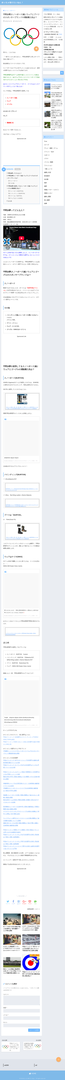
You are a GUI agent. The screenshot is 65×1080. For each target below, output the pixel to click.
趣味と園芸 (47, 196)
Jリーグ (46, 145)
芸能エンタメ (48, 193)
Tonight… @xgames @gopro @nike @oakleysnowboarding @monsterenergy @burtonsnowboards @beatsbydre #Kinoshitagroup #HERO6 (19, 720)
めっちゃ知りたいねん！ (12, 2)
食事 (45, 203)
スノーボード (12, 180)
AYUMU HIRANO (8, 460)
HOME (33, 1074)
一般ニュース (48, 169)
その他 (11, 183)
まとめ (9, 201)
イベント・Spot (49, 151)
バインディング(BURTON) (16, 193)
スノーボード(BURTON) (15, 191)
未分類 (46, 179)
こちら (60, 34)
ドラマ (46, 158)
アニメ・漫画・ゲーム (51, 148)
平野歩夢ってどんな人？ (14, 173)
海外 (45, 183)
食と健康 (47, 200)
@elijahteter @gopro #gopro (11, 457)
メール (5, 1015)
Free (45, 141)
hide (17, 169)
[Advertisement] (21, 151)
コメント (6, 994)
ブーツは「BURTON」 (15, 196)
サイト (5, 1022)
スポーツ (37, 909)
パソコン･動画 (48, 162)
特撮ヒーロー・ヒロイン (51, 189)
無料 (45, 186)
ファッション (48, 165)
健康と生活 (47, 172)
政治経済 (47, 176)
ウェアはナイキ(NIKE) (15, 198)
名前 (5, 1007)
